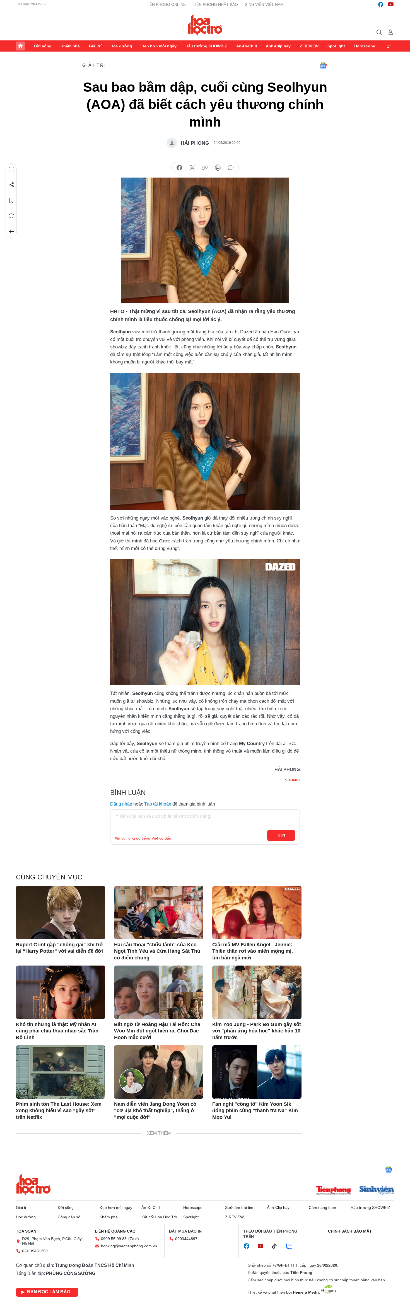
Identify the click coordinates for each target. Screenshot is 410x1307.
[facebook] (380, 4)
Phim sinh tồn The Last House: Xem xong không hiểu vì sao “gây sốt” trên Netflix (59, 1110)
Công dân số (69, 1217)
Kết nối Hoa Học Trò (159, 1217)
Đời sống (43, 46)
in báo (217, 167)
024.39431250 (35, 1251)
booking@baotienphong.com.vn (129, 1246)
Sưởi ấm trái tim (239, 1207)
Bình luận (11, 216)
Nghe (11, 169)
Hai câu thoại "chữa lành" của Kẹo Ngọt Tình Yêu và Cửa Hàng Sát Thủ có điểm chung (157, 951)
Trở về (11, 231)
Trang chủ (20, 46)
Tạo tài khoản (157, 804)
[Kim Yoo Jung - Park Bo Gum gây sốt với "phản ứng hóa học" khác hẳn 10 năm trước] (257, 992)
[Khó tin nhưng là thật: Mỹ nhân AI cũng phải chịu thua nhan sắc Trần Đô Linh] (60, 992)
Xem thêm (389, 46)
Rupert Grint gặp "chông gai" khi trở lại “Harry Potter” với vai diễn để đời (59, 948)
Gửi (281, 835)
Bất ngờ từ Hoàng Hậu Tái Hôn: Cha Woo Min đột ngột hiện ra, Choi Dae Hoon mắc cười (157, 1031)
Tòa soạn (26, 1231)
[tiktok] (277, 1246)
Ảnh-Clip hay (278, 46)
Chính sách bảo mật (350, 1231)
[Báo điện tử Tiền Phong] (333, 1191)
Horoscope (364, 46)
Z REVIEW (309, 46)
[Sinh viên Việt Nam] (377, 1191)
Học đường (121, 46)
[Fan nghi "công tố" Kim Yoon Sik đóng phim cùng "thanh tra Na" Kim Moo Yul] (257, 1072)
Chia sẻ (11, 184)
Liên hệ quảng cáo (115, 1231)
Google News (323, 65)
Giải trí (95, 46)
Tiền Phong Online (166, 4)
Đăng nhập (121, 804)
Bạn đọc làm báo (48, 1291)
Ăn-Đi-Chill (246, 46)
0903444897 (186, 1238)
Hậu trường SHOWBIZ (206, 46)
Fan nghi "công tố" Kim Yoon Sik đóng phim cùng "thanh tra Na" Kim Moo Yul (255, 1110)
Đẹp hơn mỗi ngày (159, 46)
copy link (205, 167)
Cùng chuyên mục (49, 877)
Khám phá (70, 46)
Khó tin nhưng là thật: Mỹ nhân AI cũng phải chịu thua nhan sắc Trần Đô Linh (57, 1031)
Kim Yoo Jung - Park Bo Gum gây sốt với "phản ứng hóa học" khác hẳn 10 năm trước (256, 1031)
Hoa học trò (33, 1184)
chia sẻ (179, 167)
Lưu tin (11, 200)
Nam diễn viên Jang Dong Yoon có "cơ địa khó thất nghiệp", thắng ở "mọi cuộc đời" (155, 1110)
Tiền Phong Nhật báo (215, 4)
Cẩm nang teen (322, 1207)
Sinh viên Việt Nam (264, 4)
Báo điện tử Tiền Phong (205, 25)
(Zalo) (133, 1238)
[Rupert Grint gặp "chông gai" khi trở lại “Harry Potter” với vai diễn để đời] (60, 912)
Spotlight (336, 46)
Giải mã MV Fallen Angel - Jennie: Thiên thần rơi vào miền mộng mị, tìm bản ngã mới (252, 951)
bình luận (230, 167)
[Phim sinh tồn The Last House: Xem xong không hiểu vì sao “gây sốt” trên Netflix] (60, 1072)
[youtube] (390, 4)
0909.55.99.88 (114, 1238)
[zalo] (292, 1246)
